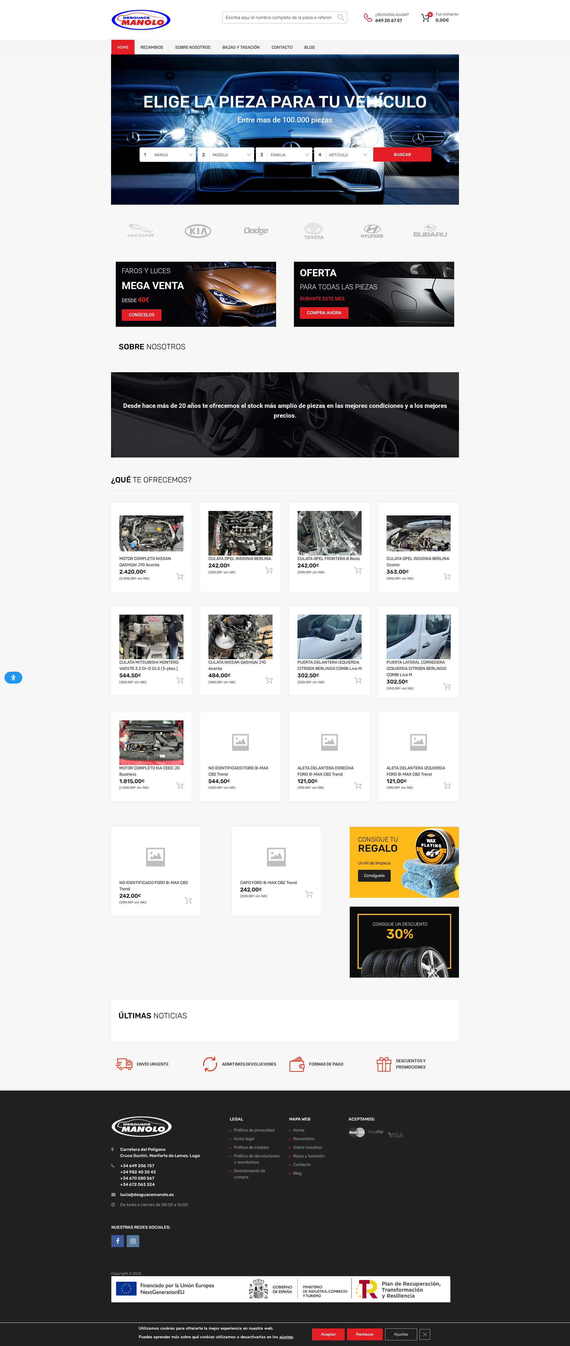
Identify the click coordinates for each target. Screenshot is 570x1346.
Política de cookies (251, 1147)
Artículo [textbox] (338, 155)
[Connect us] (117, 1241)
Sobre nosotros (192, 47)
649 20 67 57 (388, 20)
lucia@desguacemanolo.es (147, 1194)
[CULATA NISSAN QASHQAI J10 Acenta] (240, 637)
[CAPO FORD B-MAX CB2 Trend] (276, 857)
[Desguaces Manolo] (136, 20)
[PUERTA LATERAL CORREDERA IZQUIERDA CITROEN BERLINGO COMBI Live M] (419, 637)
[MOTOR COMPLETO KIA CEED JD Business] (151, 743)
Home (123, 47)
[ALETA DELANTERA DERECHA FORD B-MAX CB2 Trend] (329, 742)
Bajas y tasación (241, 47)
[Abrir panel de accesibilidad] (13, 678)
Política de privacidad (254, 1130)
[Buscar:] (284, 17)
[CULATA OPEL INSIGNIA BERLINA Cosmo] (419, 533)
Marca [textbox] (161, 155)
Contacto (282, 47)
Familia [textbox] (278, 155)
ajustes (286, 1337)
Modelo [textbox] (220, 155)
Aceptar (328, 1334)
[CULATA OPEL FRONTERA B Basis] (329, 533)
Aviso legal (244, 1138)
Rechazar (365, 1334)
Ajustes (401, 1334)
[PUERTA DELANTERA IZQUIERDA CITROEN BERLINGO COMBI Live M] (329, 637)
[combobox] (168, 154)
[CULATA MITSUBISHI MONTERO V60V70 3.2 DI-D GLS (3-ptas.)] (151, 637)
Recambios (151, 47)
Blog (309, 47)
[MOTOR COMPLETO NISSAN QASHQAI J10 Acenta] (151, 533)
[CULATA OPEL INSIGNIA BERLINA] (240, 533)
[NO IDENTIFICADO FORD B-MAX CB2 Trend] (240, 742)
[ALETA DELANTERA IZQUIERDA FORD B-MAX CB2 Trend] (419, 742)
